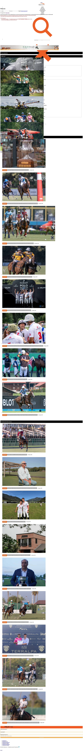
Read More (4, 203)
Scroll (1, 750)
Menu (41, 2)
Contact (42, 13)
